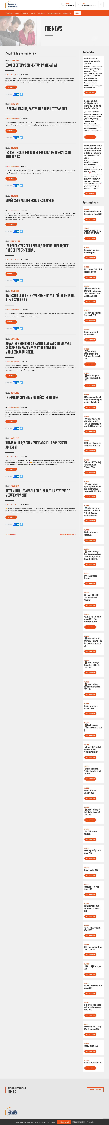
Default (7, 60)
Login (77, 13)
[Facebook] (14, 94)
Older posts (11, 535)
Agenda (33, 13)
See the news (90, 92)
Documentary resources (54, 13)
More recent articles (66, 535)
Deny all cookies (79, 1122)
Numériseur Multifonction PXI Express (29, 200)
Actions (17, 13)
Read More (11, 87)
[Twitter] (21, 94)
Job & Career (41, 13)
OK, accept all (64, 1122)
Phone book (25, 13)
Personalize (90, 1122)
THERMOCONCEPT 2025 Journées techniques (31, 397)
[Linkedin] (17, 94)
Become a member (95, 1090)
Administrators (67, 13)
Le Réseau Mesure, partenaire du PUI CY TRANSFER (36, 108)
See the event (90, 219)
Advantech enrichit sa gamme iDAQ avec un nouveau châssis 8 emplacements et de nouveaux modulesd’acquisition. (38, 348)
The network (8, 13)
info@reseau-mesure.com (89, 5)
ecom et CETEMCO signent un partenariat (31, 65)
